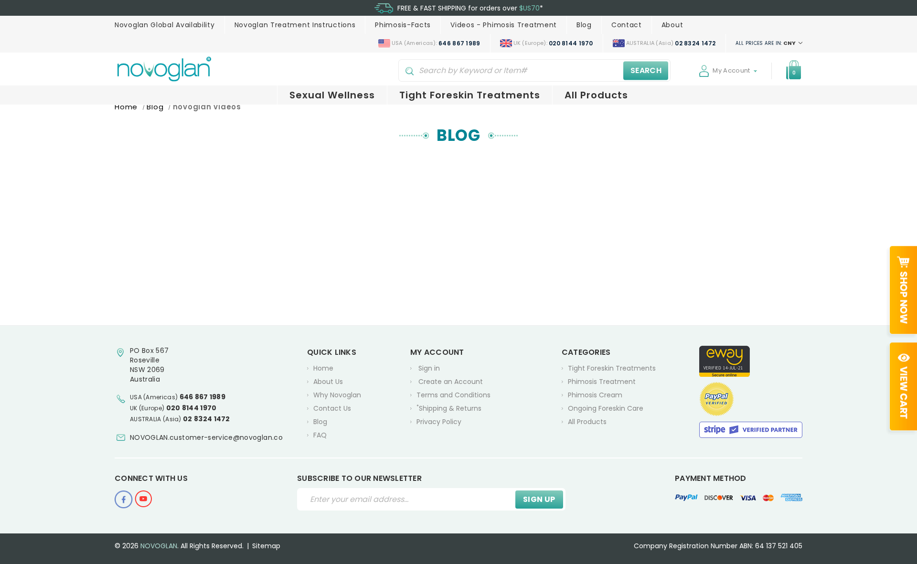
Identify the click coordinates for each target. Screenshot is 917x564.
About (672, 25)
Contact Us (332, 408)
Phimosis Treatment (602, 381)
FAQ (320, 435)
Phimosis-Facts (403, 25)
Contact (626, 25)
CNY (766, 43)
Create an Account (450, 381)
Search (645, 70)
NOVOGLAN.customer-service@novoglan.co (206, 437)
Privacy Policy (438, 421)
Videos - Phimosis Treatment (503, 25)
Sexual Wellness (332, 95)
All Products (596, 95)
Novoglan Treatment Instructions (295, 25)
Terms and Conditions (453, 395)
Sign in (429, 368)
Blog (584, 25)
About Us (328, 381)
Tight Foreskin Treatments (469, 95)
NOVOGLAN (158, 546)
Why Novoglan (337, 395)
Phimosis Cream (595, 395)
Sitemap (266, 546)
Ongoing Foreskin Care (605, 408)
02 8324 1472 (206, 419)
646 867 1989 (203, 397)
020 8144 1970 (191, 408)
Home (323, 368)
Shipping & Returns (448, 408)
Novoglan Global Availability (165, 25)
